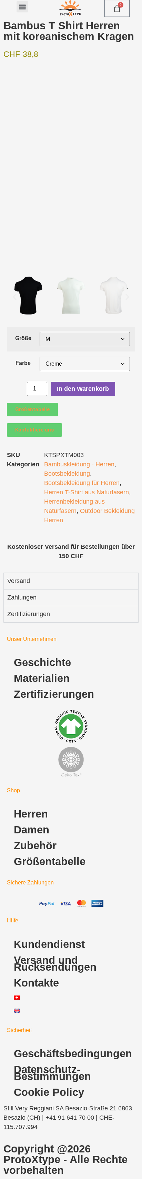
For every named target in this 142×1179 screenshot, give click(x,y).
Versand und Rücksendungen (55, 963)
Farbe (23, 363)
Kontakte (36, 983)
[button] (22, 6)
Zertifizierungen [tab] (28, 614)
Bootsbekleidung (67, 473)
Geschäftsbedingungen (73, 1054)
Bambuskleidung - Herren (79, 464)
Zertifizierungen (54, 694)
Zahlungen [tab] (22, 597)
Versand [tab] (18, 580)
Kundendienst (49, 944)
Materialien (42, 678)
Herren (31, 814)
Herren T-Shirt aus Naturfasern (86, 492)
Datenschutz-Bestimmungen (52, 1072)
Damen (31, 830)
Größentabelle (49, 861)
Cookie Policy (49, 1092)
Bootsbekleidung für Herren (82, 482)
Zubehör (35, 846)
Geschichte (42, 662)
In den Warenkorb (83, 388)
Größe (23, 338)
